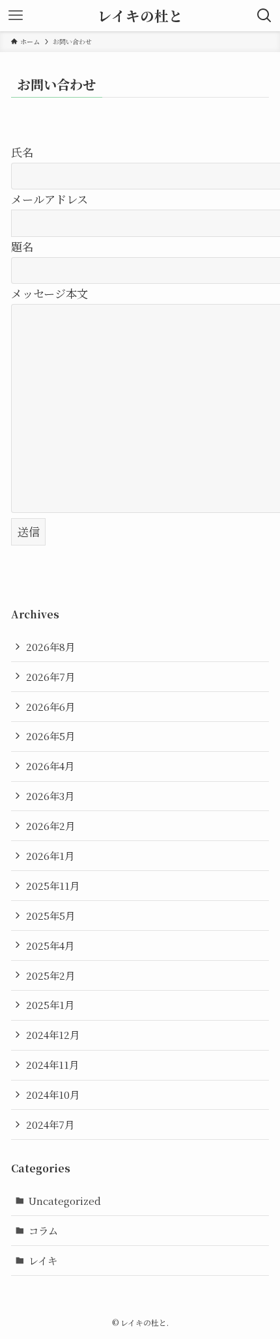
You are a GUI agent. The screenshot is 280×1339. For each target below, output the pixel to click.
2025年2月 (50, 975)
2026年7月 (50, 676)
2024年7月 (50, 1124)
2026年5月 (50, 735)
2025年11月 (52, 885)
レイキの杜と (140, 15)
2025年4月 (50, 945)
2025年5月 (50, 915)
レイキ (43, 1260)
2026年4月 (50, 765)
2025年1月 (50, 1004)
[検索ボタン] (264, 15)
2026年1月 (50, 855)
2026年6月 (50, 706)
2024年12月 (52, 1034)
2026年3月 (50, 795)
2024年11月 (52, 1064)
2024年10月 (52, 1094)
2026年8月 (50, 646)
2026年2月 (50, 825)
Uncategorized (65, 1200)
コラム (43, 1230)
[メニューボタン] (15, 15)
